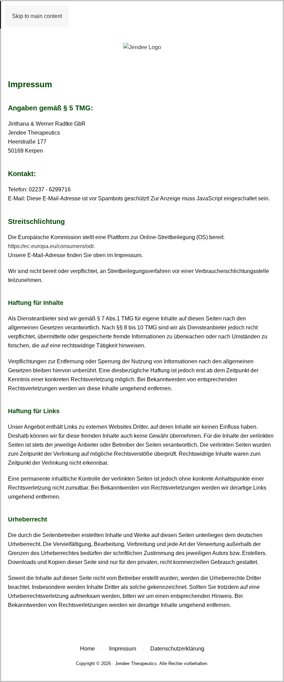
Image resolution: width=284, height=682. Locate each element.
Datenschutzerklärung (177, 649)
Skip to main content (37, 16)
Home (87, 649)
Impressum (122, 649)
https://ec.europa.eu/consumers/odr (51, 246)
